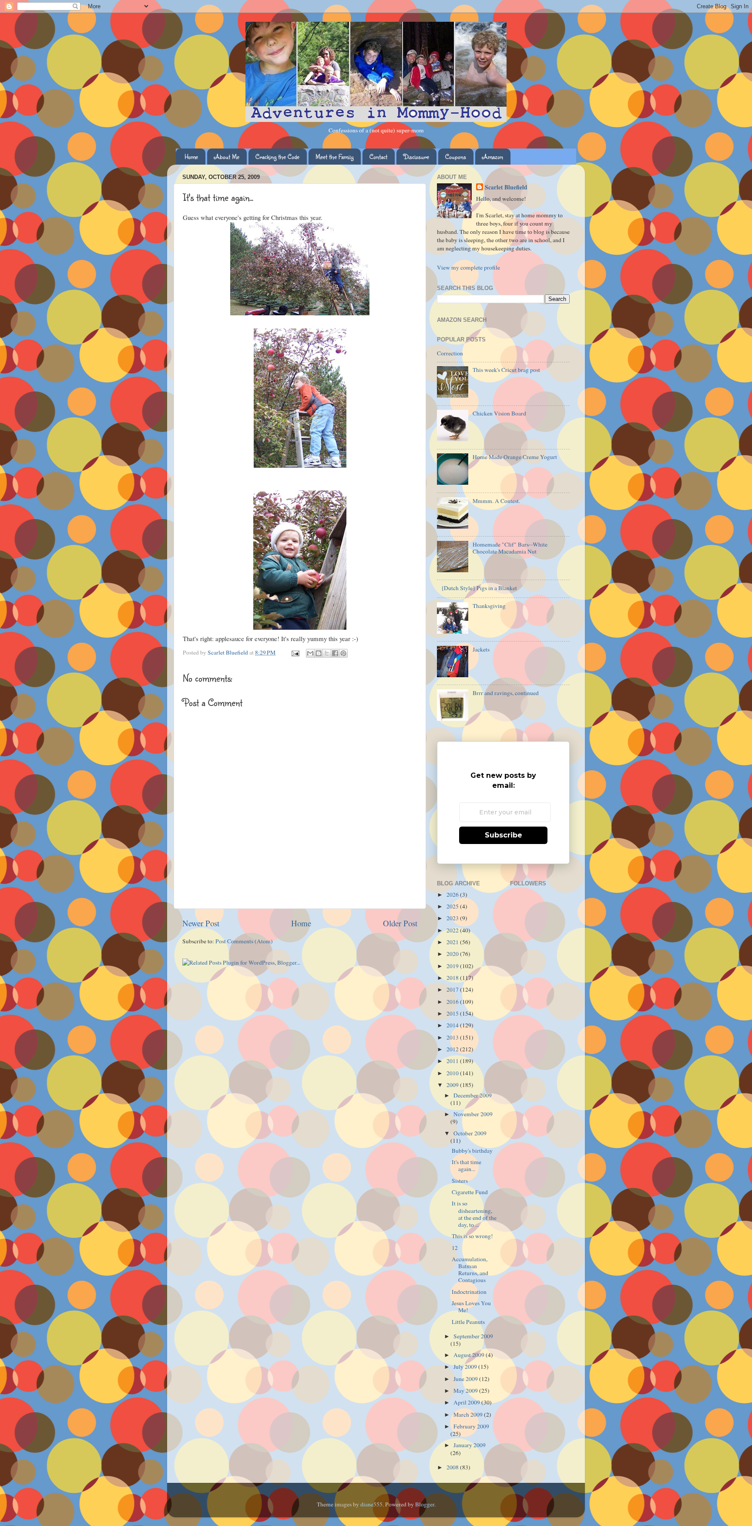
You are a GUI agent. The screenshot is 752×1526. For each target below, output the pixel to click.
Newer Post (200, 923)
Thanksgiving (489, 606)
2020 (453, 954)
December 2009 (472, 1095)
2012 (453, 1049)
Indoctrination (469, 1292)
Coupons (455, 156)
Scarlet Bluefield (506, 187)
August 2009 (469, 1355)
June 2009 (466, 1379)
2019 (453, 966)
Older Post (400, 923)
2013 (453, 1037)
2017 (453, 989)
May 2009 (466, 1390)
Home (191, 156)
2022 (453, 930)
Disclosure (416, 156)
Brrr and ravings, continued (506, 693)
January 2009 (469, 1445)
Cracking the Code (277, 156)
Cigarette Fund (470, 1192)
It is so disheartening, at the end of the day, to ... (474, 1214)
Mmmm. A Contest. (496, 501)
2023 (453, 918)
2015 (453, 1013)
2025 (453, 906)
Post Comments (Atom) (244, 941)
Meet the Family (334, 156)
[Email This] (310, 653)
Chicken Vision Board (499, 413)
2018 (453, 978)
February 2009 (471, 1426)
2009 (453, 1085)
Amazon (492, 156)
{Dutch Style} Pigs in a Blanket (479, 588)
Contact (378, 156)
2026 (453, 894)
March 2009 (468, 1414)
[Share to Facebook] (335, 653)
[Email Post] (295, 652)
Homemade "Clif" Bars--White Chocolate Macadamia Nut (510, 547)
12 (455, 1248)
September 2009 (473, 1336)
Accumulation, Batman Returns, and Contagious (470, 1269)
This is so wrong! (472, 1236)
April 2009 (467, 1402)
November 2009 (473, 1114)
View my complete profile (468, 267)
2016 (453, 1002)
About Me (226, 156)
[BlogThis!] (318, 653)
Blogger (424, 1504)
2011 (453, 1061)
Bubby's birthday (472, 1151)
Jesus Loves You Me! (471, 1306)
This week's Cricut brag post (506, 370)
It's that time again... (466, 1165)
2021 (453, 942)
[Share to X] (326, 653)
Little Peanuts (468, 1322)
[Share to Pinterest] (343, 653)
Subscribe (503, 835)
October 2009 (470, 1133)
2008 (453, 1467)
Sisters (460, 1181)
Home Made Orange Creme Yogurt (515, 457)
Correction (450, 353)
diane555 (371, 1504)
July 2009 (465, 1367)
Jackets (481, 649)
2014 (453, 1025)
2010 (453, 1073)
